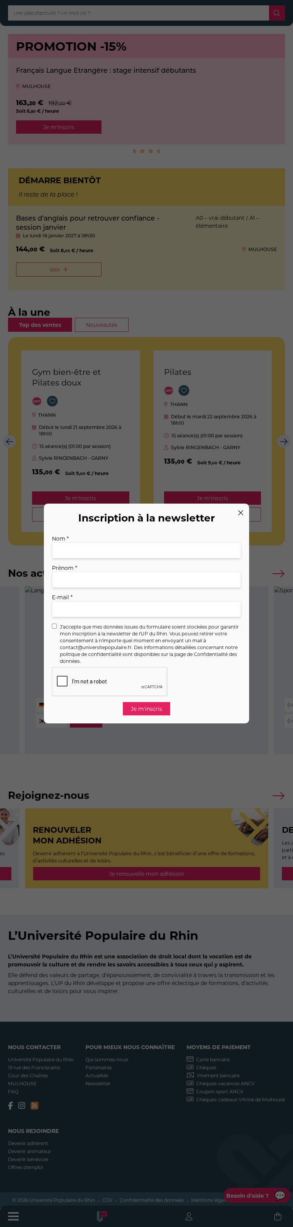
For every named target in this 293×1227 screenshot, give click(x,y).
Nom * (60, 538)
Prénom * (64, 567)
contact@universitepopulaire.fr (96, 647)
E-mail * (62, 597)
